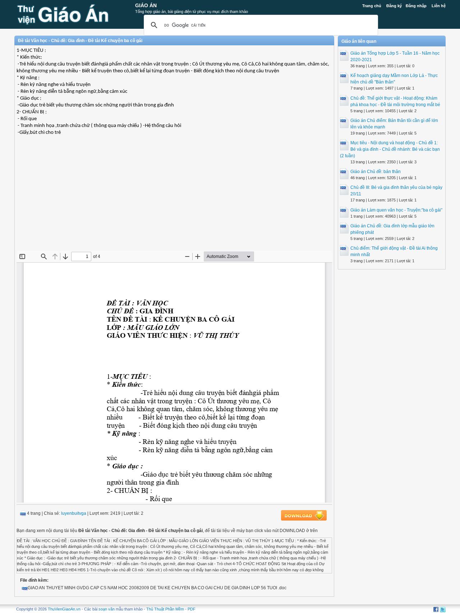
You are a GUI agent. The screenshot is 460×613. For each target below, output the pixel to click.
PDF (192, 609)
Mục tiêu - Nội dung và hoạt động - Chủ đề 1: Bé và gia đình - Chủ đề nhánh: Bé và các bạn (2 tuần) (390, 149)
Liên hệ (439, 6)
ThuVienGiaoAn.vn (64, 609)
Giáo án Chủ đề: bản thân (375, 171)
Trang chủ (371, 6)
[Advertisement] (174, 198)
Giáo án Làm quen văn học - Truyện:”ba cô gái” (396, 210)
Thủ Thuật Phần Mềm (165, 609)
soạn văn (106, 609)
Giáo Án (146, 5)
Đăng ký (394, 6)
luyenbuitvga (73, 513)
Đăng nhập (416, 6)
